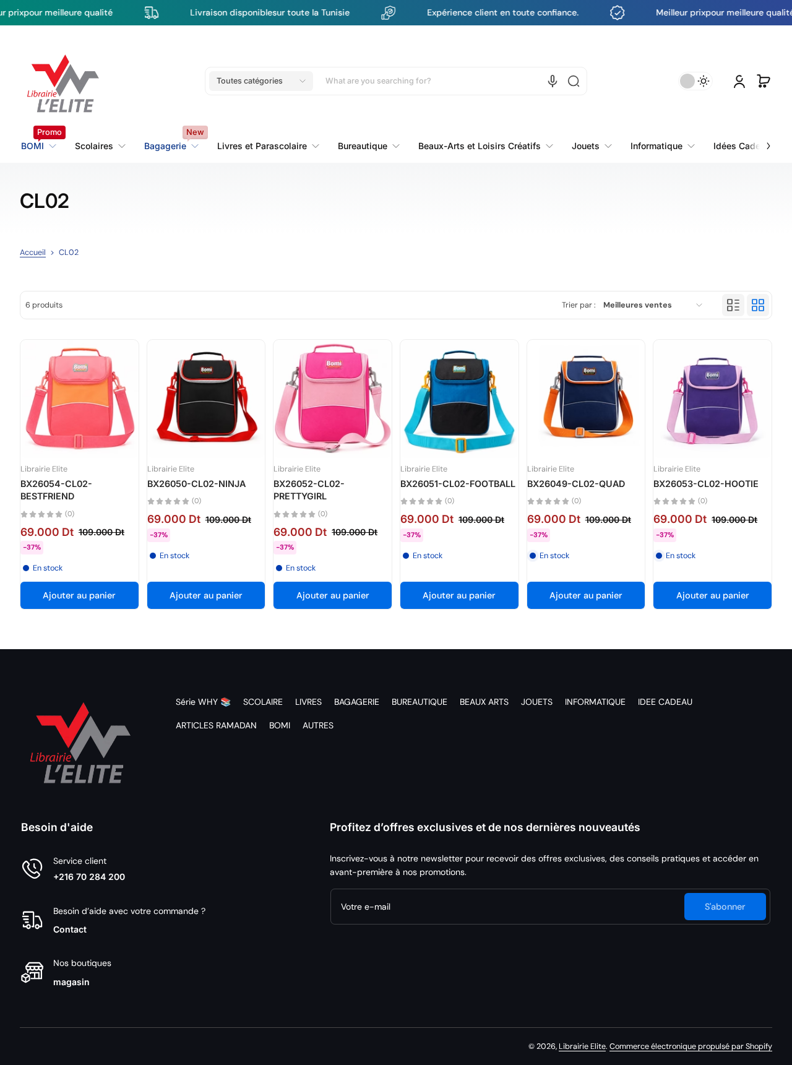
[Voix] (552, 81)
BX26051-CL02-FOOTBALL (457, 483)
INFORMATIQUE (595, 701)
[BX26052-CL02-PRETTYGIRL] (332, 399)
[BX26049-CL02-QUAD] (586, 399)
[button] (261, 81)
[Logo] (63, 81)
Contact (70, 929)
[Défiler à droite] (759, 138)
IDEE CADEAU (665, 701)
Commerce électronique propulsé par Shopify (690, 1046)
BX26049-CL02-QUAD (576, 483)
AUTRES (318, 725)
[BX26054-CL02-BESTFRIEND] (79, 399)
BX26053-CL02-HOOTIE (706, 483)
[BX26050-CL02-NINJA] (206, 399)
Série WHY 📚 (203, 701)
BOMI (279, 725)
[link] (268, 146)
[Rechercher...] (573, 81)
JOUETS (537, 701)
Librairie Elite (582, 1046)
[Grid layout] (758, 305)
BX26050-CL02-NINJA (196, 483)
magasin (71, 982)
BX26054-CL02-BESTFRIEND (56, 489)
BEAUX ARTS (484, 701)
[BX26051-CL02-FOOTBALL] (459, 399)
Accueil (33, 252)
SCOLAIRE (263, 701)
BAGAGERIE (356, 701)
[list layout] (733, 305)
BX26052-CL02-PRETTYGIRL (309, 489)
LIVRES (308, 701)
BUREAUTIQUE (419, 701)
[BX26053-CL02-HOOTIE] (712, 399)
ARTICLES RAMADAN (216, 725)
